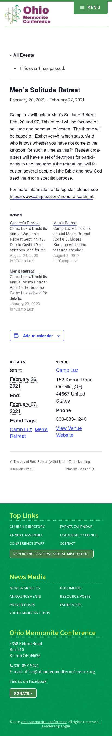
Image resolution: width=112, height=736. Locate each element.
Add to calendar (38, 335)
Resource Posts (75, 596)
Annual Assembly (26, 535)
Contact (67, 543)
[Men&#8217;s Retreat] (75, 241)
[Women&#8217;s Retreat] (31, 241)
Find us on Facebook (28, 681)
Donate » (23, 693)
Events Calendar (76, 526)
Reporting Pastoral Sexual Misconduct (51, 553)
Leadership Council (79, 535)
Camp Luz (21, 428)
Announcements (25, 596)
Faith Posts (71, 604)
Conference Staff (27, 543)
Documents (71, 587)
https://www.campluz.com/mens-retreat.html (51, 196)
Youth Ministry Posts (30, 612)
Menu (93, 7)
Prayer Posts (22, 604)
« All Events (22, 55)
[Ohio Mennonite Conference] (27, 14)
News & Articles (25, 587)
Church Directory (27, 526)
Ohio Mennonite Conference (44, 721)
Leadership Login (56, 726)
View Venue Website (69, 431)
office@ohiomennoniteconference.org (59, 671)
